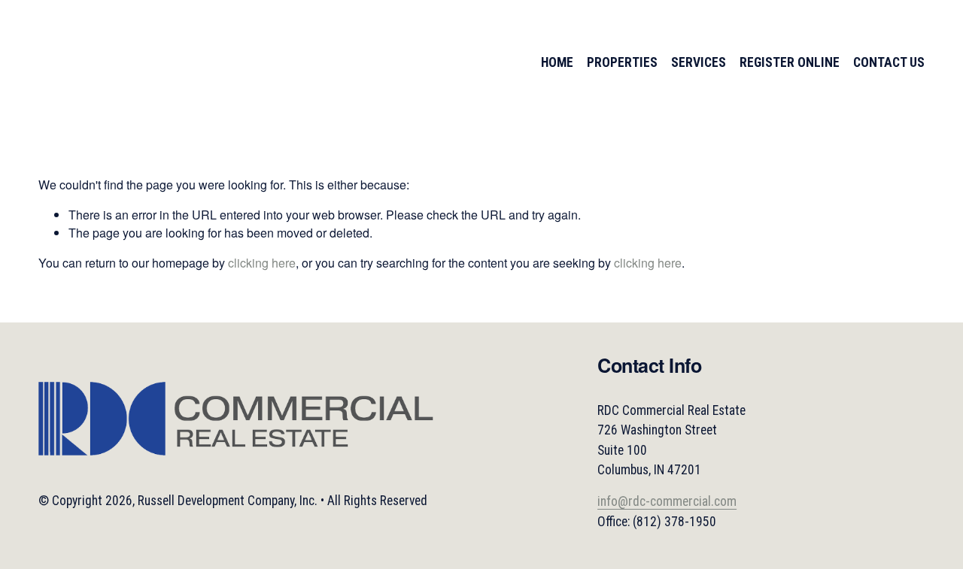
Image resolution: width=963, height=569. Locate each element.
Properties (622, 62)
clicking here (262, 262)
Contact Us (889, 62)
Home (557, 62)
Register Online (790, 62)
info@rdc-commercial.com (667, 501)
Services (698, 62)
